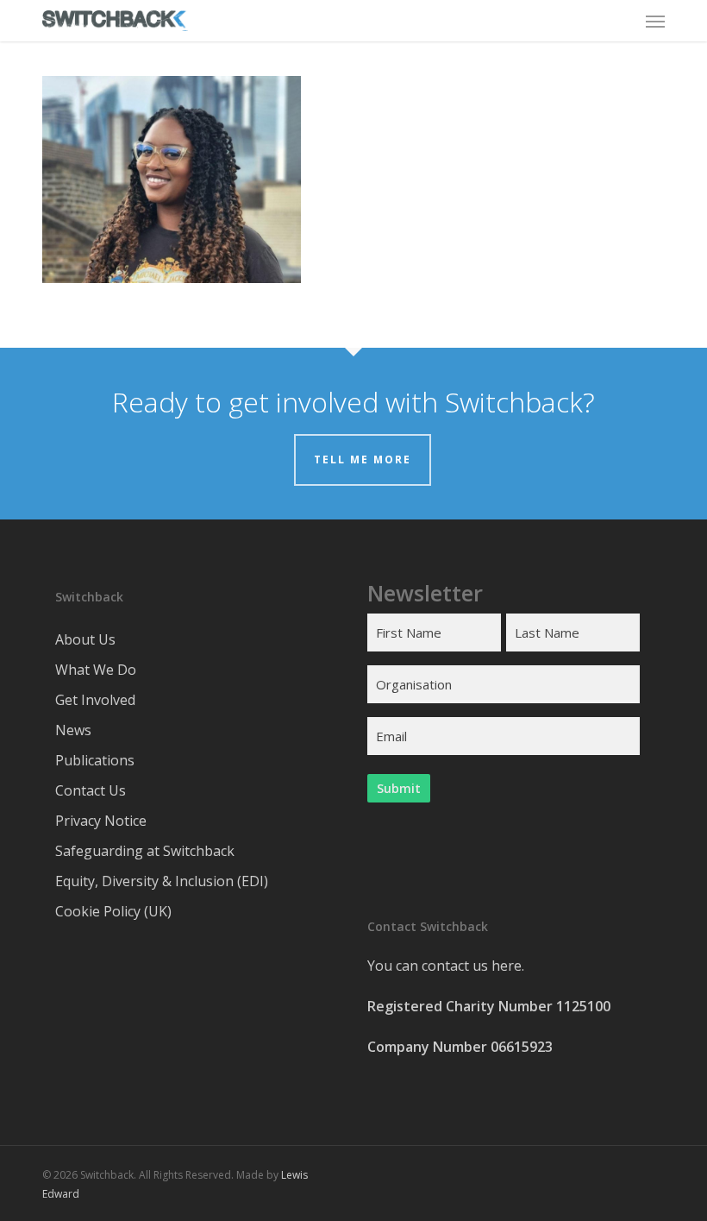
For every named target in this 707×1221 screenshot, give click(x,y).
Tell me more (362, 459)
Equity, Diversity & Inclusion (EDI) (161, 881)
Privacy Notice (101, 820)
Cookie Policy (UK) (113, 911)
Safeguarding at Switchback (145, 850)
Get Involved (95, 699)
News (73, 730)
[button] (655, 20)
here (506, 965)
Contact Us (90, 790)
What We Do (95, 669)
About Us (85, 639)
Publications (95, 760)
